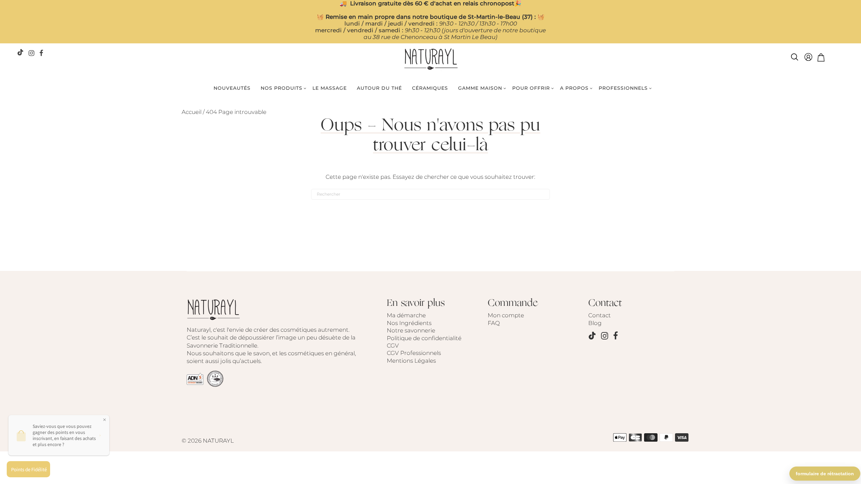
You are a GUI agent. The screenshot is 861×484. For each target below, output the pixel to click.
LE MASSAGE (329, 88)
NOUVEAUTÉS (232, 88)
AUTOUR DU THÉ (379, 88)
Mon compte (506, 315)
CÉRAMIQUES (430, 88)
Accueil (191, 112)
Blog (595, 323)
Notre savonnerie (411, 330)
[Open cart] (821, 58)
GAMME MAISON (480, 88)
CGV (393, 345)
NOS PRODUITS (281, 88)
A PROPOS (574, 88)
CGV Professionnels (414, 353)
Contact (599, 315)
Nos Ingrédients (409, 323)
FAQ (494, 323)
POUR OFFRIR (531, 88)
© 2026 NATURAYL (208, 440)
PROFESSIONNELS (623, 88)
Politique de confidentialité (424, 338)
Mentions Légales (411, 360)
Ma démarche (406, 315)
